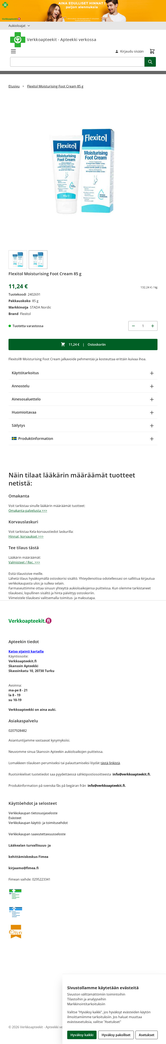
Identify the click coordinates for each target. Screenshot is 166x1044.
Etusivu (14, 86)
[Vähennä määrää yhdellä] (133, 326)
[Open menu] (13, 51)
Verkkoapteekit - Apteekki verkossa (61, 39)
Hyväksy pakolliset (116, 1035)
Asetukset (146, 1035)
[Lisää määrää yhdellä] (152, 326)
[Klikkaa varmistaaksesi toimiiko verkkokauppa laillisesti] (83, 894)
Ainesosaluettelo (26, 399)
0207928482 (18, 730)
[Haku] (150, 62)
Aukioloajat (17, 25)
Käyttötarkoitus (25, 372)
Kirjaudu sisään (132, 51)
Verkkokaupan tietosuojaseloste (33, 813)
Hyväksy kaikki (81, 1035)
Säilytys (18, 425)
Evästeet (15, 818)
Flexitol (25, 314)
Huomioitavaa (24, 412)
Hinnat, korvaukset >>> (26, 536)
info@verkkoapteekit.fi (131, 774)
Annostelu (20, 385)
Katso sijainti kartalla (26, 651)
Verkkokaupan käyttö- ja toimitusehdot (38, 823)
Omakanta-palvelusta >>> (28, 510)
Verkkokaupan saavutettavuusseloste (37, 834)
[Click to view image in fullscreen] (83, 171)
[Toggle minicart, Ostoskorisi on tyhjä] (152, 51)
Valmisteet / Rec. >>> (24, 562)
